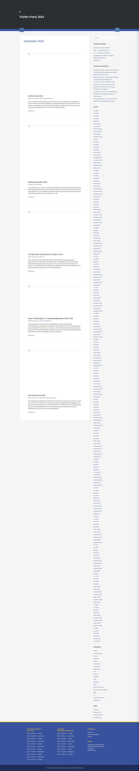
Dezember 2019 (98, 303)
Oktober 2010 (97, 565)
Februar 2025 (97, 152)
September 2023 (98, 194)
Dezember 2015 (98, 417)
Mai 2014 (96, 464)
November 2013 (98, 480)
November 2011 (98, 537)
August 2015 (97, 428)
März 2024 (96, 181)
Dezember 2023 (98, 188)
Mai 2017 (96, 373)
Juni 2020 (96, 287)
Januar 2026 (97, 126)
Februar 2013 (97, 500)
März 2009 (96, 612)
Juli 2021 (96, 256)
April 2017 (96, 376)
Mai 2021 (96, 261)
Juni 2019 (96, 316)
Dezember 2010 (98, 560)
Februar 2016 (97, 412)
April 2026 (96, 118)
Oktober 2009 (97, 597)
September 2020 (98, 282)
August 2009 (97, 602)
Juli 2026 (96, 110)
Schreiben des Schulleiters (35, 184)
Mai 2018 (96, 344)
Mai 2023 (96, 201)
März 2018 (96, 350)
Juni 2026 (96, 113)
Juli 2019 (96, 313)
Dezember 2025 (98, 129)
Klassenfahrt (97, 669)
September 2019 (98, 311)
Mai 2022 (96, 230)
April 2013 (96, 495)
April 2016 (96, 407)
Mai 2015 (96, 433)
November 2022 (98, 217)
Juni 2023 (96, 199)
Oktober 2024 (97, 162)
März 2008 (96, 636)
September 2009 (98, 599)
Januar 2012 (97, 532)
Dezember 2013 (98, 477)
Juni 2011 (96, 547)
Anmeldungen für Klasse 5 (108, 101)
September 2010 (98, 568)
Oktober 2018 (97, 334)
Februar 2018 (97, 352)
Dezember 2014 (98, 446)
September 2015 (98, 425)
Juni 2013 (96, 490)
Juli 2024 (96, 170)
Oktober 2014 (97, 451)
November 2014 (98, 448)
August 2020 (97, 285)
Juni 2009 (96, 607)
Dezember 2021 (98, 243)
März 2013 (96, 498)
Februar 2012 (97, 529)
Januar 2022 (97, 240)
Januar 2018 (97, 355)
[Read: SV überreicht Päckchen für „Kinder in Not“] (55, 231)
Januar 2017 (97, 383)
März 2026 (96, 121)
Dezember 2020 (98, 274)
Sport (44, 397)
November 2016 (98, 389)
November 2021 (98, 246)
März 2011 (96, 555)
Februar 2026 (97, 123)
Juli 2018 (96, 339)
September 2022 (98, 222)
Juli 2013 (96, 487)
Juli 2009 (96, 605)
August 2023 (97, 196)
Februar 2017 (97, 381)
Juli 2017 (96, 368)
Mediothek (30, 321)
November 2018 (98, 331)
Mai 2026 (96, 116)
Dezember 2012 (98, 506)
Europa (95, 661)
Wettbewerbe (48, 321)
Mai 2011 (96, 550)
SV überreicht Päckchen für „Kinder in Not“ (45, 254)
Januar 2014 (97, 474)
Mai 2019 (96, 318)
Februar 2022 (97, 238)
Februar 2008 (97, 638)
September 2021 (98, 251)
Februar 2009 (97, 615)
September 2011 (98, 542)
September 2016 (98, 394)
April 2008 (96, 633)
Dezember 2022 (98, 214)
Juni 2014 (96, 461)
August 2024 (97, 168)
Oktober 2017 (97, 363)
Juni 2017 (96, 370)
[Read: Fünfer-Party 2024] (55, 73)
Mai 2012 (96, 521)
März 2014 (96, 469)
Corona (95, 656)
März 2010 (96, 584)
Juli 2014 (96, 459)
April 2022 (96, 233)
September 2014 (98, 454)
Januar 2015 (97, 443)
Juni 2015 (96, 430)
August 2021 (97, 253)
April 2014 (96, 467)
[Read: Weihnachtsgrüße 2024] (55, 152)
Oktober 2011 (97, 539)
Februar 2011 (97, 558)
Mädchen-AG (97, 60)
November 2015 (98, 420)
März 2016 (96, 409)
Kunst (95, 671)
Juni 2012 (96, 519)
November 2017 (98, 360)
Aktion (29, 98)
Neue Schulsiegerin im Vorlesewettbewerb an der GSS (50, 318)
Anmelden (96, 709)
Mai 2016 (96, 404)
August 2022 (97, 225)
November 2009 (98, 594)
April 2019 (96, 321)
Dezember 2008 (98, 618)
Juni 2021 (96, 259)
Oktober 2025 (97, 134)
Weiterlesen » (31, 111)
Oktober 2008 (97, 623)
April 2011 (96, 552)
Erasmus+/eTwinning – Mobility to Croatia (104, 81)
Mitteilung (96, 682)
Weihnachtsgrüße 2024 (37, 182)
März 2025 (96, 149)
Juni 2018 (96, 342)
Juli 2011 (96, 545)
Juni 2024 (96, 173)
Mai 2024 (96, 175)
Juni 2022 (96, 227)
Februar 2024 (97, 183)
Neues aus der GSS (37, 98)
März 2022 (96, 235)
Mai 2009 (96, 610)
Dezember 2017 (98, 357)
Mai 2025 (96, 144)
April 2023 (96, 204)
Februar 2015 (97, 441)
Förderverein (97, 663)
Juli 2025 (96, 139)
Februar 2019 (97, 326)
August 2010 (97, 571)
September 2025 (98, 136)
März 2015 (96, 438)
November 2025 (98, 131)
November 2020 (98, 277)
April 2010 (96, 581)
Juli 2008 (96, 628)
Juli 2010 (96, 573)
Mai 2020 (96, 290)
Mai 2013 (96, 493)
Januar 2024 (97, 186)
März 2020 (96, 295)
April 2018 (96, 347)
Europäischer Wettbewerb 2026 (102, 47)
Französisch (97, 666)
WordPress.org (97, 717)
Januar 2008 (97, 641)
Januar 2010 (97, 589)
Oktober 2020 (97, 279)
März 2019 (96, 324)
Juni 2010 (96, 576)
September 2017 (98, 365)
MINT (95, 679)
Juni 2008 (96, 631)
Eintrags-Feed (97, 712)
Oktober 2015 (97, 422)
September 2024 (98, 165)
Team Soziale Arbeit (48, 98)
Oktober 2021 (97, 248)
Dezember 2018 (98, 329)
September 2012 (98, 511)
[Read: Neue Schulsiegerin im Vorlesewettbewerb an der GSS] (55, 300)
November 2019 (98, 305)
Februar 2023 (97, 209)
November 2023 (98, 191)
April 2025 (96, 147)
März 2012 (96, 526)
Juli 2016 (96, 399)
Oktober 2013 (97, 482)
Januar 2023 (97, 212)
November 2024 (98, 160)
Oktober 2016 (97, 391)
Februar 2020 (97, 298)
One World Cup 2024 (36, 395)
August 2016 (97, 396)
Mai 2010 (96, 578)
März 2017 (96, 378)
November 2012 (98, 508)
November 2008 (98, 620)
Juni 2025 (96, 142)
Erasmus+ (96, 658)
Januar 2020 (97, 300)
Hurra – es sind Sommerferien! (101, 50)
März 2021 (96, 266)
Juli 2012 (96, 516)
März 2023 (96, 207)
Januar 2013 (97, 503)
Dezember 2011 (98, 534)
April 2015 (96, 435)
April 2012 (96, 524)
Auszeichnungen (98, 653)
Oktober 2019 (97, 308)
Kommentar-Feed (98, 715)
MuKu (95, 684)
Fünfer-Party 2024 (35, 96)
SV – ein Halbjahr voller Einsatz (102, 53)
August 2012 (97, 513)
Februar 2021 (97, 269)
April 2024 (96, 178)
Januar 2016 (97, 415)
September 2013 (98, 485)
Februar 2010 (97, 586)
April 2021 (96, 264)
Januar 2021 (97, 272)
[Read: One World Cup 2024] (55, 371)
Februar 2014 (97, 472)
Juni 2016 (96, 402)
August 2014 (97, 456)
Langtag (96, 674)
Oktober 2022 (97, 220)
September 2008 (98, 625)
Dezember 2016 (98, 386)
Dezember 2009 (98, 591)
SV (43, 256)
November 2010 (98, 563)
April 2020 (96, 292)
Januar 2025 (97, 155)
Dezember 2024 (98, 157)
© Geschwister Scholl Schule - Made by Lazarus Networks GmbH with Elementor (64, 767)
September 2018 (98, 337)
